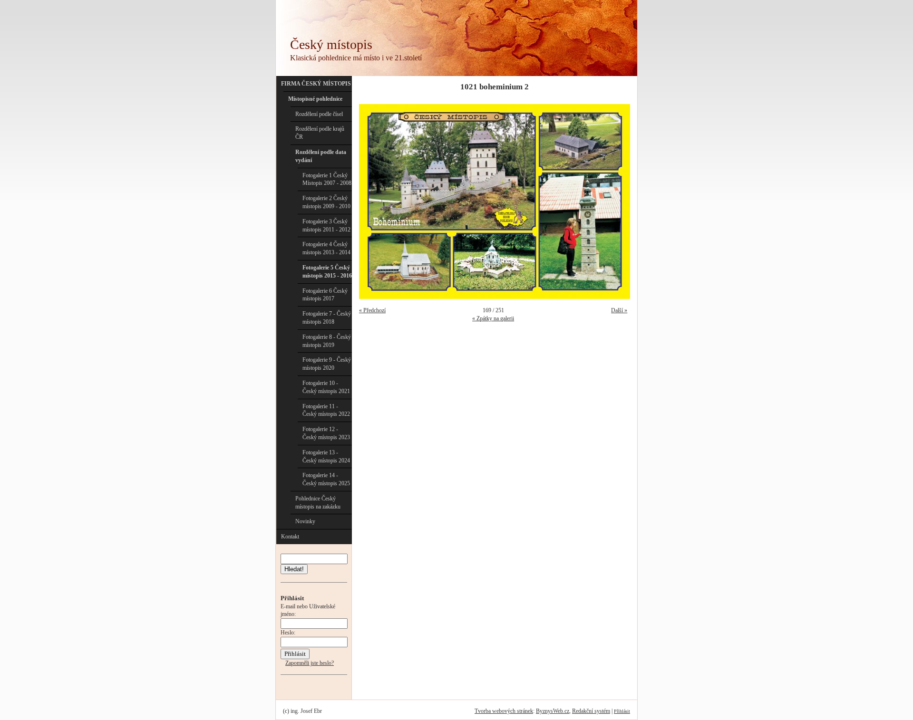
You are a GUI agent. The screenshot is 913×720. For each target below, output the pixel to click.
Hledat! (294, 569)
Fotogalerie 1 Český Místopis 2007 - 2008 (326, 179)
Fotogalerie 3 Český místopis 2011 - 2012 (326, 225)
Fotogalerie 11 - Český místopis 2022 (326, 410)
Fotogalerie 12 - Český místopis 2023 (326, 433)
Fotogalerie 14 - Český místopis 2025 (326, 479)
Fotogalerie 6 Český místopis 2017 (325, 295)
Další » (619, 310)
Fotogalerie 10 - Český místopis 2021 (326, 387)
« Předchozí (372, 310)
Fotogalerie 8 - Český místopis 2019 (326, 341)
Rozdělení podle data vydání (320, 156)
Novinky (305, 521)
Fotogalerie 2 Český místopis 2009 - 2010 (326, 202)
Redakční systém (591, 711)
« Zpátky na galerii (493, 318)
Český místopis (331, 44)
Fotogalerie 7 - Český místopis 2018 (326, 317)
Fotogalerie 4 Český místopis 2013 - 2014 (326, 248)
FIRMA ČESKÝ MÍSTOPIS (316, 83)
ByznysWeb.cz (552, 711)
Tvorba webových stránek (504, 711)
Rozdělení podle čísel (319, 114)
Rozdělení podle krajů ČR (319, 132)
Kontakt (290, 536)
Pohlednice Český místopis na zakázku (317, 502)
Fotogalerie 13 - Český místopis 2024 (326, 456)
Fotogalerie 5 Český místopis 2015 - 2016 (327, 271)
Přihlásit (622, 711)
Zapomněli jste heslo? (309, 663)
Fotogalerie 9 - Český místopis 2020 (326, 363)
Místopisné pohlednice (315, 99)
